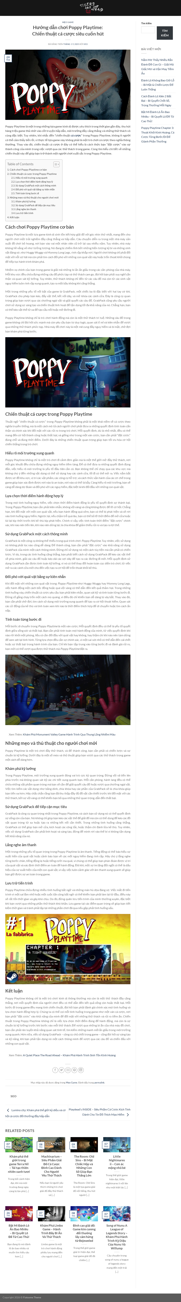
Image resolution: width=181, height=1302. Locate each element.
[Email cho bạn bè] (68, 1070)
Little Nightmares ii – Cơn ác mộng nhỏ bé (116, 1162)
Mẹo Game (68, 22)
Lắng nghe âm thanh (26, 209)
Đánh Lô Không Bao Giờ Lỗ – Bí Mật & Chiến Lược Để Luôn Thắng (157, 85)
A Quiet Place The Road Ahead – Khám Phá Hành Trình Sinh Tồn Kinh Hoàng (69, 1055)
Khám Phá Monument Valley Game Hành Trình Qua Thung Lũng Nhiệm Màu (69, 734)
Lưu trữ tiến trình (24, 213)
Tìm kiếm (146, 23)
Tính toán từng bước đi (27, 193)
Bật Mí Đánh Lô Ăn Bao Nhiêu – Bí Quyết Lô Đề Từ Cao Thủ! (18, 1231)
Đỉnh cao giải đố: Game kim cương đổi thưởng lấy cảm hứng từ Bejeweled (84, 1233)
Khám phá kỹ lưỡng (26, 201)
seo (86, 44)
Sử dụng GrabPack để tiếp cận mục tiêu (35, 205)
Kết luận (14, 217)
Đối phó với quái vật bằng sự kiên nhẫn (35, 189)
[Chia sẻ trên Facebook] (55, 1070)
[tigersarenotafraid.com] (90, 8)
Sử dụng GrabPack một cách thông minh (36, 185)
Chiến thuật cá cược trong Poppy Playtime (33, 173)
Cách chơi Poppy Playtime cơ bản (28, 169)
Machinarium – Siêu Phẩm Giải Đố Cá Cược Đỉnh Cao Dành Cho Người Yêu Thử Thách (51, 1166)
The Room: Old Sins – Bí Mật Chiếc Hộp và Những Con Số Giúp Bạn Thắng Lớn (84, 1166)
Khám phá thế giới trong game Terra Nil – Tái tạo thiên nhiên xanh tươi (19, 1164)
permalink (99, 1082)
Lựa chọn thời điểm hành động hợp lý (34, 181)
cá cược (76, 135)
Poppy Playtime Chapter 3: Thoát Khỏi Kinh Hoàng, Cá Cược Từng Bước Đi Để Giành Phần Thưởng (157, 134)
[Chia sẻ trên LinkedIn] (81, 1070)
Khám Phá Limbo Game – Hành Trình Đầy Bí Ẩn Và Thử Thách (51, 1231)
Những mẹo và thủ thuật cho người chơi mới (34, 197)
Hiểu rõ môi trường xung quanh (31, 177)
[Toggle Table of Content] (55, 164)
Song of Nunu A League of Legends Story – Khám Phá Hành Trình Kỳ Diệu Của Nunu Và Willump (117, 1237)
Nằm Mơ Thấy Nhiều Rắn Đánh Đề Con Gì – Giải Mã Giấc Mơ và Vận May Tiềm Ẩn (157, 66)
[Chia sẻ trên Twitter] (62, 1070)
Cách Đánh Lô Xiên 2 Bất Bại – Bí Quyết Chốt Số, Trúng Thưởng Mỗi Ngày (156, 100)
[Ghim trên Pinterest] (74, 1070)
